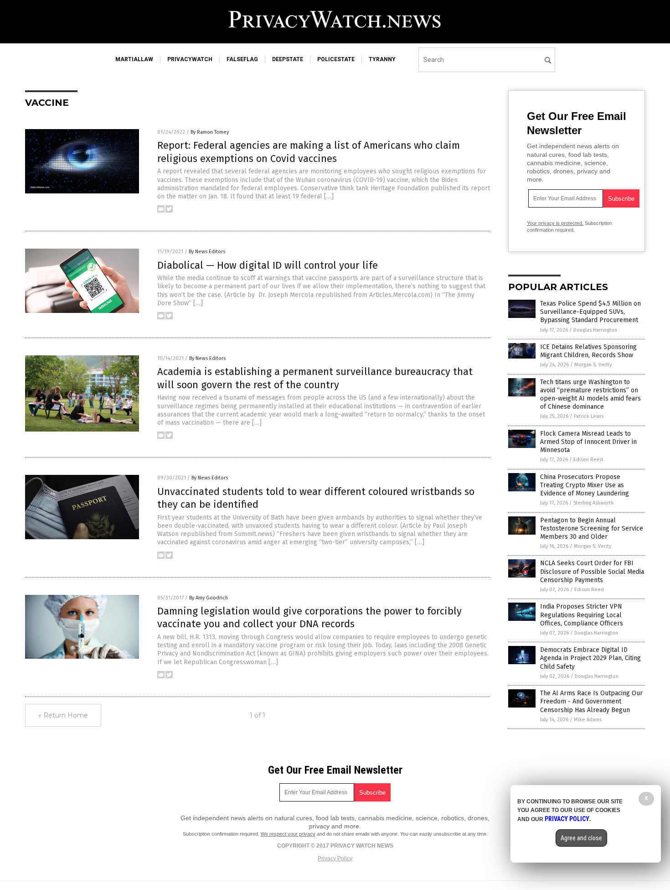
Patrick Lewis (588, 416)
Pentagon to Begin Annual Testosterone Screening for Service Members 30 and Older (591, 528)
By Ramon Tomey (210, 132)
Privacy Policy (335, 858)
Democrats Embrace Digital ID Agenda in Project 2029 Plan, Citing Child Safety (590, 658)
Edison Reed (588, 460)
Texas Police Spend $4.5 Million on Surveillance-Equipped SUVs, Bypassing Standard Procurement (590, 312)
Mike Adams (588, 720)
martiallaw (134, 59)
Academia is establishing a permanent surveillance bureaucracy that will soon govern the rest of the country (315, 378)
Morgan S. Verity (593, 365)
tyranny (382, 59)
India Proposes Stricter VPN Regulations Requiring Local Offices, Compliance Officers (581, 615)
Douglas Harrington (595, 330)
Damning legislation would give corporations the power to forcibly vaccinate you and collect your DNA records (309, 617)
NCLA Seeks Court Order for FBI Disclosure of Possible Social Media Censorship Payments (592, 571)
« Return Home (63, 715)
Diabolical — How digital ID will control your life (267, 265)
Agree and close (581, 838)
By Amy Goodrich (208, 598)
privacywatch (189, 59)
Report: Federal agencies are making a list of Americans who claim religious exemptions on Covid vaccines (308, 152)
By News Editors (207, 252)
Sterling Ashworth (593, 503)
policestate (336, 59)
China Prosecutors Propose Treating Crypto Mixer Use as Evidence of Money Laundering (584, 485)
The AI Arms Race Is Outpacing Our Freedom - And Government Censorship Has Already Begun (591, 701)
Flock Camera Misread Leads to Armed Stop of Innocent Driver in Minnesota (588, 442)
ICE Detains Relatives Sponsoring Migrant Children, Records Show (588, 351)
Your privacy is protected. (555, 223)
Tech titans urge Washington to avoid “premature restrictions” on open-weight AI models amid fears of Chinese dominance (590, 394)
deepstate (287, 59)
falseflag (242, 59)
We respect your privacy (288, 834)
